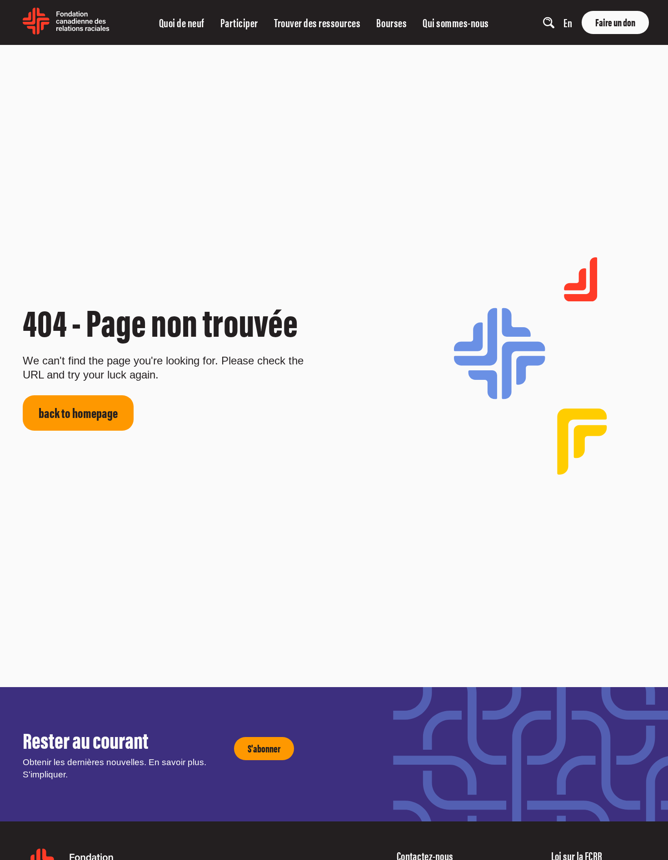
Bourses (391, 22)
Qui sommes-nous (456, 22)
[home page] (66, 31)
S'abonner (264, 748)
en (567, 22)
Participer (239, 22)
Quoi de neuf (181, 22)
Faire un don (615, 22)
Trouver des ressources (317, 22)
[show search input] (548, 22)
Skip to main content (24, 55)
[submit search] (521, 23)
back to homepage (78, 412)
